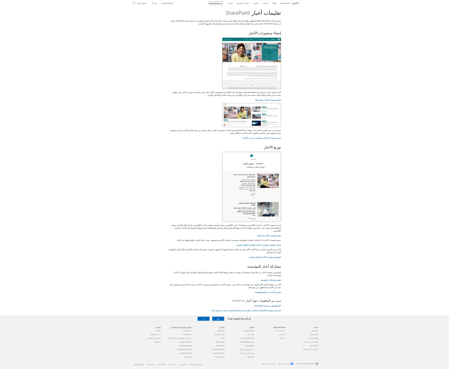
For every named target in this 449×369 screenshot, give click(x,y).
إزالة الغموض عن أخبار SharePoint (267, 305)
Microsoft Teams (219, 357)
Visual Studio (188, 357)
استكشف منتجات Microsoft (310, 349)
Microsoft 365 (284, 3)
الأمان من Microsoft (219, 334)
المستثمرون (158, 342)
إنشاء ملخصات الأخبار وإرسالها (269, 235)
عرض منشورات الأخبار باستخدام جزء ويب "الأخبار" (261, 137)
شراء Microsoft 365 (215, 3)
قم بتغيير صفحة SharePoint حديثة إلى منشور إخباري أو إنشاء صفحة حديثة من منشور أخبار (246, 310)
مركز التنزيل (282, 334)
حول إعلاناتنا (150, 364)
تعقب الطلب (282, 338)
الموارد (230, 3)
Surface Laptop (314, 334)
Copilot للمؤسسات (313, 338)
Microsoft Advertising (218, 349)
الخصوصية (183, 364)
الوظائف (158, 331)
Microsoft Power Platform (184, 349)
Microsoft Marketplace (185, 346)
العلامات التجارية (161, 364)
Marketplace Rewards (185, 353)
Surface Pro (315, 331)
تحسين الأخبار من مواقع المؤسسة (268, 292)
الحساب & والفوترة (243, 3)
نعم (218, 318)
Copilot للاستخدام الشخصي (310, 342)
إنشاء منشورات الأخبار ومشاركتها (268, 99)
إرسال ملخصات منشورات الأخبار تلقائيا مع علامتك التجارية (258, 245)
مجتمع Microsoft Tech (186, 342)
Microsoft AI (221, 331)
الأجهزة (255, 3)
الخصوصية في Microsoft (154, 338)
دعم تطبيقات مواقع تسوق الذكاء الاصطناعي (180, 338)
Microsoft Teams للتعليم (247, 338)
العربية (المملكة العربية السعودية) (305, 363)
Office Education (249, 346)
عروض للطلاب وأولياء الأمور (246, 353)
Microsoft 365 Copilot (218, 353)
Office (274, 3)
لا (203, 318)
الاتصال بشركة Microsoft (196, 364)
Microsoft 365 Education (247, 342)
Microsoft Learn (187, 334)
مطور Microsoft (187, 331)
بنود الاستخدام (173, 364)
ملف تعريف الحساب (280, 331)
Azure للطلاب (250, 357)
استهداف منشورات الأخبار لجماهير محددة (265, 257)
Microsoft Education (248, 331)
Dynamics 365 (220, 342)
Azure (222, 338)
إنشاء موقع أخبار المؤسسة (271, 280)
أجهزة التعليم (250, 334)
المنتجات (265, 3)
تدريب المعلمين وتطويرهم (247, 349)
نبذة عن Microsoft (156, 334)
